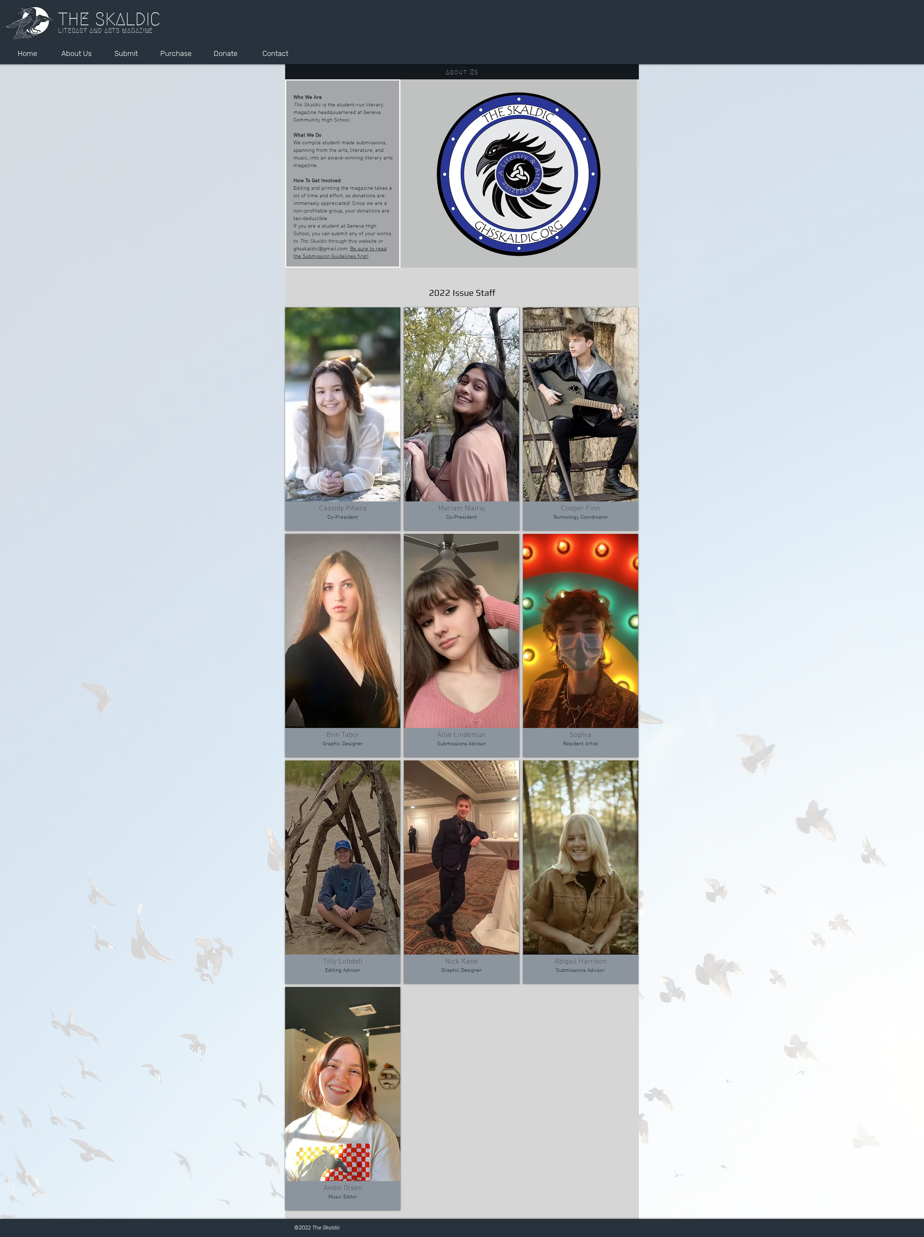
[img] (342, 418)
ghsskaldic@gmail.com (320, 249)
